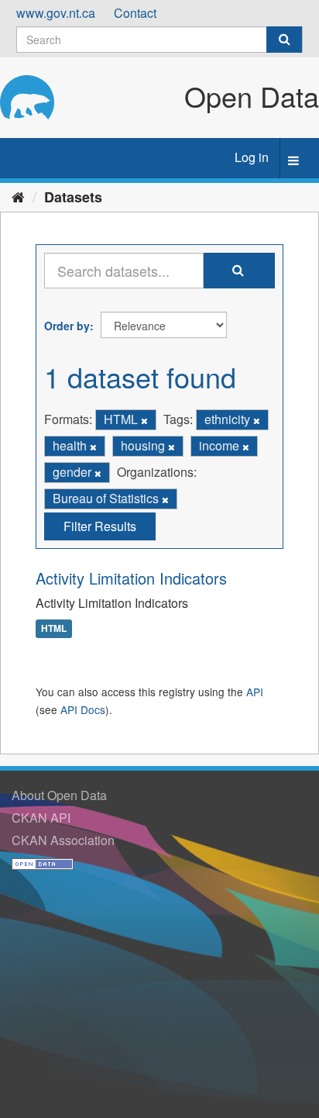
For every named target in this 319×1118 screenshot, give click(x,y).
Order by (67, 325)
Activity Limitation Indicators (131, 578)
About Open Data (59, 795)
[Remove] (144, 420)
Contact (135, 13)
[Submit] (284, 39)
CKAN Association (63, 840)
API (254, 691)
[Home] (18, 196)
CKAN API (41, 817)
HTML (54, 628)
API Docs (82, 709)
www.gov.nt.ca (55, 13)
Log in (252, 157)
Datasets (73, 197)
